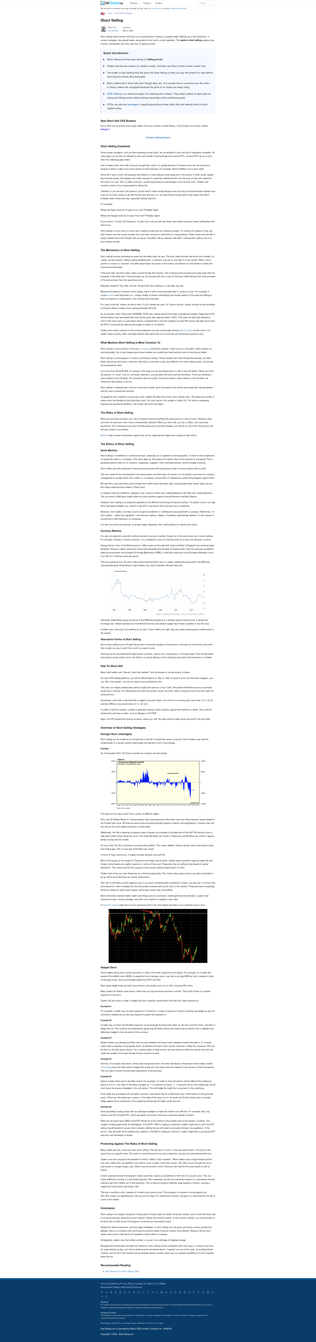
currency (145, 348)
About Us (152, 1283)
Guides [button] (158, 3)
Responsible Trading (110, 1287)
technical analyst (110, 904)
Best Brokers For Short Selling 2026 (122, 1271)
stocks (111, 295)
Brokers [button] (134, 3)
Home (110, 13)
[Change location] (103, 14)
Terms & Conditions (110, 1283)
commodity (106, 1067)
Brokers (104, 435)
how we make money (156, 8)
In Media (162, 1283)
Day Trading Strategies (124, 13)
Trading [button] (146, 3)
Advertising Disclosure (131, 1287)
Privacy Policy (127, 1283)
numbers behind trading (178, 8)
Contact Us (140, 1283)
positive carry (186, 330)
